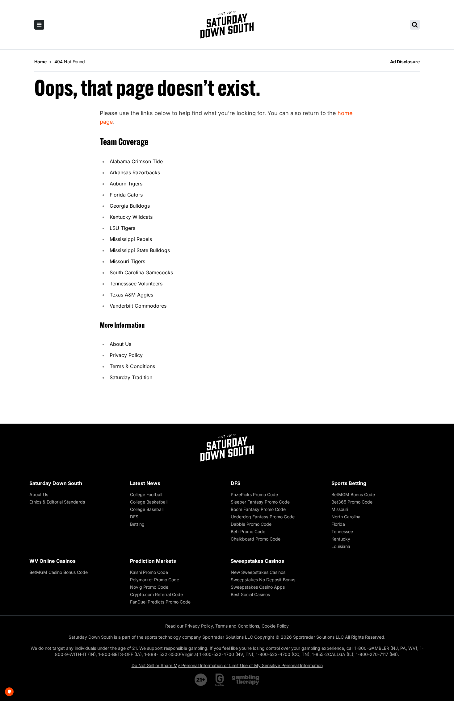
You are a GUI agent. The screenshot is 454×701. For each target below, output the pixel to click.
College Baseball (146, 509)
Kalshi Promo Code (149, 572)
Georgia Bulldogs (130, 206)
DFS (134, 516)
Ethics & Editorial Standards (57, 501)
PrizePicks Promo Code (254, 494)
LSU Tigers (122, 228)
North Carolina (345, 516)
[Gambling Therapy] (245, 679)
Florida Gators (126, 195)
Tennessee (342, 531)
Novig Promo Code (149, 587)
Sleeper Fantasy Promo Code (260, 501)
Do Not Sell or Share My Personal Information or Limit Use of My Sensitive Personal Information (227, 665)
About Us (120, 344)
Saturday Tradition (131, 377)
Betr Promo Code (248, 531)
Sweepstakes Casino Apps (258, 587)
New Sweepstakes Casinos (258, 572)
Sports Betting (348, 483)
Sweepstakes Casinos (257, 561)
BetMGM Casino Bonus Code (58, 572)
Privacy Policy (126, 355)
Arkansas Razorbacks (135, 172)
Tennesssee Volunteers (136, 283)
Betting (137, 524)
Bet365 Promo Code (351, 501)
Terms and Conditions (237, 625)
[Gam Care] (220, 680)
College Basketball (148, 501)
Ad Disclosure (405, 61)
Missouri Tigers (127, 261)
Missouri (339, 509)
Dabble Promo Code (251, 524)
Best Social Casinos (250, 594)
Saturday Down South (55, 483)
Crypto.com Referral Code (156, 594)
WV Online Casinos (52, 561)
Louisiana (340, 546)
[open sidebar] (39, 25)
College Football (146, 494)
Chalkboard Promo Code (255, 538)
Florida (338, 524)
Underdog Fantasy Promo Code (263, 516)
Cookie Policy (275, 625)
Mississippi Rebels (131, 239)
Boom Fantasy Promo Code (258, 509)
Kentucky (340, 538)
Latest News (145, 483)
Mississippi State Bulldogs (140, 250)
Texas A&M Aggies (131, 295)
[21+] (201, 680)
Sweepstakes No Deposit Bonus (263, 579)
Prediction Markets (153, 561)
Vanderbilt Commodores (138, 306)
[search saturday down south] (415, 25)
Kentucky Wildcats (131, 217)
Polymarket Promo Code (154, 579)
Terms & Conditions (132, 366)
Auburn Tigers (126, 183)
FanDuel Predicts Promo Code (160, 601)
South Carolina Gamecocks (141, 272)
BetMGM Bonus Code (353, 494)
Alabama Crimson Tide (136, 161)
